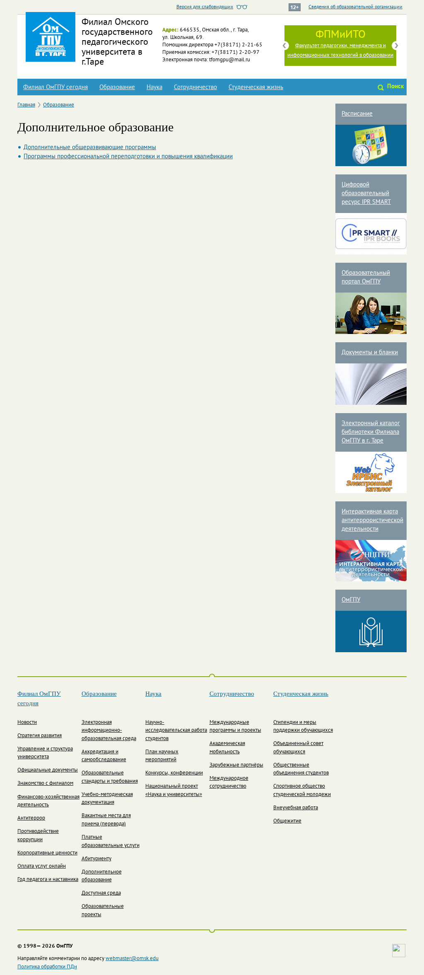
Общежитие (287, 821)
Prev (284, 45)
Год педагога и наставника (47, 879)
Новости (27, 722)
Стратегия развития (39, 735)
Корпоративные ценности (47, 853)
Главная (26, 105)
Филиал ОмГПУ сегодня (55, 87)
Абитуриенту (96, 858)
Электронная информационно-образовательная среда (109, 730)
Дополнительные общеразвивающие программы (90, 147)
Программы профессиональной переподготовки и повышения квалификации (128, 157)
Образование (117, 87)
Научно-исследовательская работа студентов (176, 730)
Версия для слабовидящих (204, 7)
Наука (154, 87)
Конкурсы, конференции (174, 773)
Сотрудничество (195, 87)
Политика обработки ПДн (47, 967)
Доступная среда (101, 893)
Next (396, 45)
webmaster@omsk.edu (132, 958)
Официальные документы (47, 770)
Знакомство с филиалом (45, 783)
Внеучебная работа (295, 808)
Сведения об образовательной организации (355, 7)
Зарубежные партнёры (236, 765)
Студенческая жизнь (256, 87)
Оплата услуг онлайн (41, 866)
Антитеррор (31, 818)
